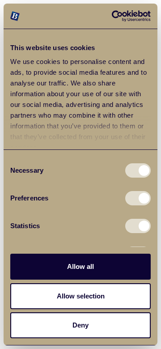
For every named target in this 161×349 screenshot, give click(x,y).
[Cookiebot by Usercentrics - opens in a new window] (113, 16)
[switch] (138, 198)
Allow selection (81, 296)
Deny (80, 325)
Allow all (80, 266)
